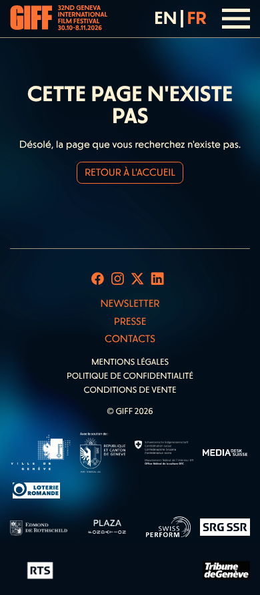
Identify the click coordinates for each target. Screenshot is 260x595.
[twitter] (137, 279)
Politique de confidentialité (130, 376)
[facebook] (97, 279)
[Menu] (236, 19)
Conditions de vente (129, 390)
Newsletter (129, 303)
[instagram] (117, 279)
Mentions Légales (130, 362)
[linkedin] (157, 279)
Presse (130, 321)
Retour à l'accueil (130, 172)
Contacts (130, 339)
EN (165, 18)
